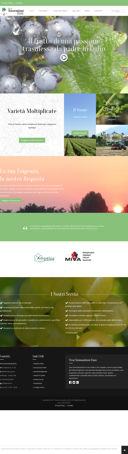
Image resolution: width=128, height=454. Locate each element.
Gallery (76, 11)
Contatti (19, 3)
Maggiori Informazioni (32, 140)
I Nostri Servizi (39, 379)
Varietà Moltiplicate (40, 372)
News (87, 11)
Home (31, 11)
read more (59, 451)
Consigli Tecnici (39, 387)
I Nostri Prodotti (39, 375)
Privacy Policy (7, 3)
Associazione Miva (40, 368)
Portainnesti (38, 383)
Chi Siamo (43, 11)
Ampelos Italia (39, 364)
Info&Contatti (80, 132)
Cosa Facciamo (60, 11)
